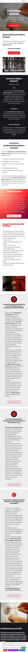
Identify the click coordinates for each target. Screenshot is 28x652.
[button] (25, 1)
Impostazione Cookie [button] (13, 650)
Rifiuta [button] (5, 650)
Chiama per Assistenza (14, 216)
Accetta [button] (23, 647)
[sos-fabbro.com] (2, 1)
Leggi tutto (22, 650)
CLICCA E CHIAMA (14, 25)
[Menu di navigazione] (23, 1)
